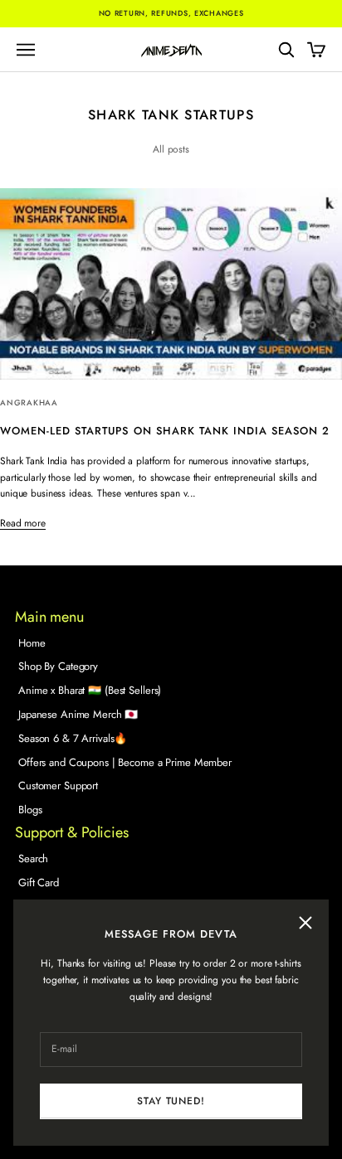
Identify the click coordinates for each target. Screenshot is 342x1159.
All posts (171, 149)
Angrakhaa (29, 403)
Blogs (30, 809)
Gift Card (38, 882)
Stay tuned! (170, 1101)
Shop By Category (58, 666)
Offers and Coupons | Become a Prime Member (125, 762)
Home (32, 643)
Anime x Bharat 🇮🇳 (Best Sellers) (89, 690)
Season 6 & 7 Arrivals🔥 (72, 738)
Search (33, 858)
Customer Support (58, 785)
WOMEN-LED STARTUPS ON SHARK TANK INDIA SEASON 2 (165, 431)
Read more (23, 523)
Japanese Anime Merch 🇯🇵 (78, 714)
